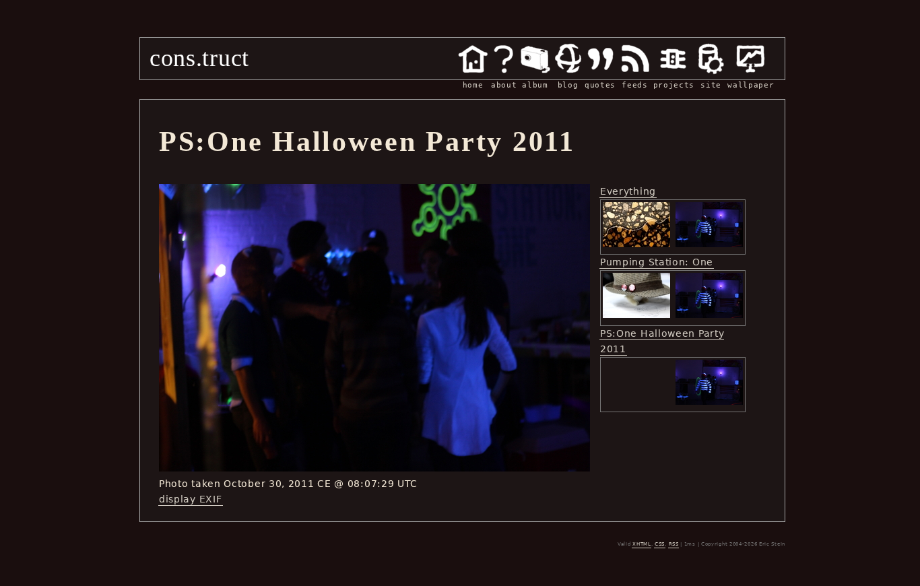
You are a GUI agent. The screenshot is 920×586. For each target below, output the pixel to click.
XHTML (641, 544)
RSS (674, 544)
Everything (628, 191)
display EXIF (190, 499)
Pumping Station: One (656, 262)
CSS (660, 544)
